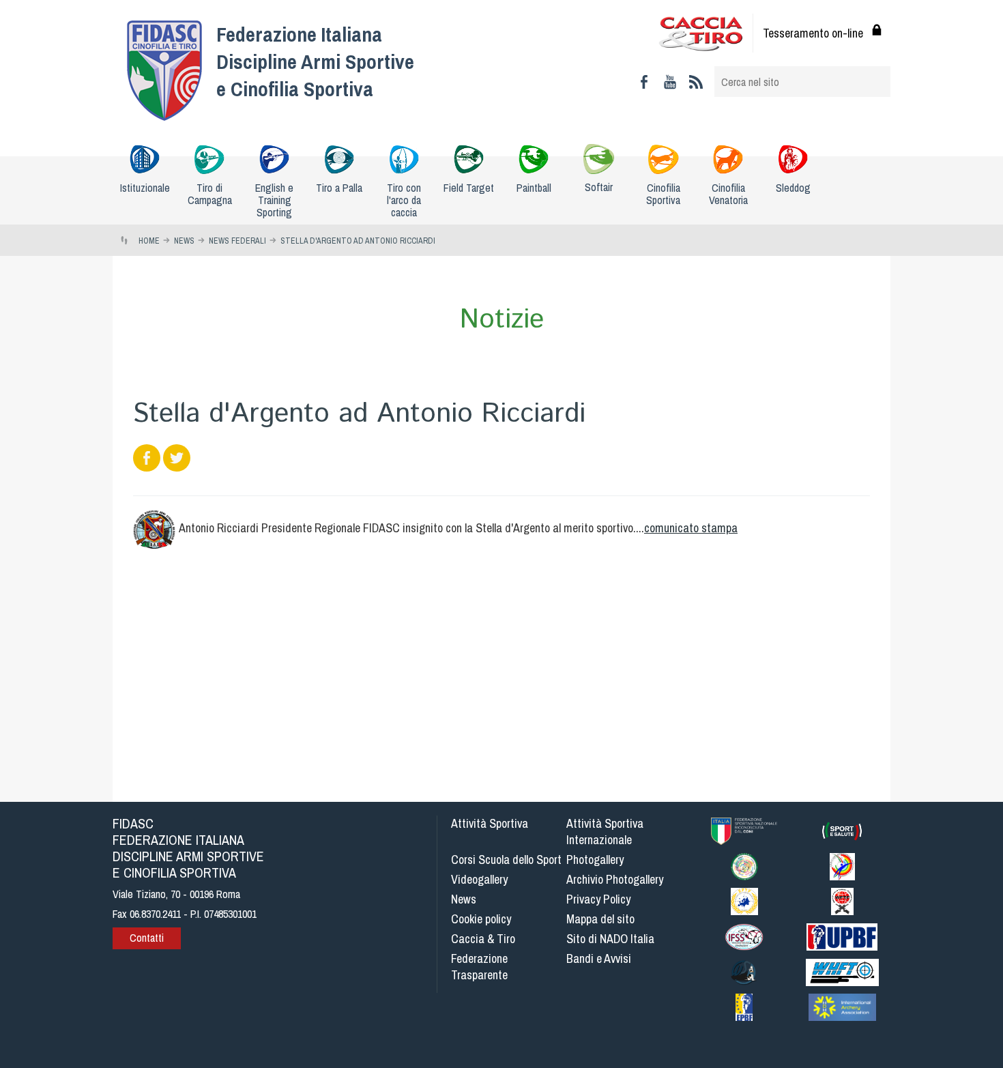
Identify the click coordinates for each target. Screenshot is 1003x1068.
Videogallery (479, 879)
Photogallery (595, 859)
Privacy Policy (598, 899)
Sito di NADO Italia (610, 938)
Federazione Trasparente (479, 966)
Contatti (147, 937)
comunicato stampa (691, 527)
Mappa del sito (600, 918)
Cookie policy (481, 918)
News (463, 899)
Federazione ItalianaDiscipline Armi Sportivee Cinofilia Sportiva (315, 61)
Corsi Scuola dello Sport (506, 859)
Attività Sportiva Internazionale (604, 831)
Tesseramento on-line (813, 33)
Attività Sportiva (489, 823)
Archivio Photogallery (614, 879)
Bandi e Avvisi (598, 958)
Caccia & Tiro (483, 938)
